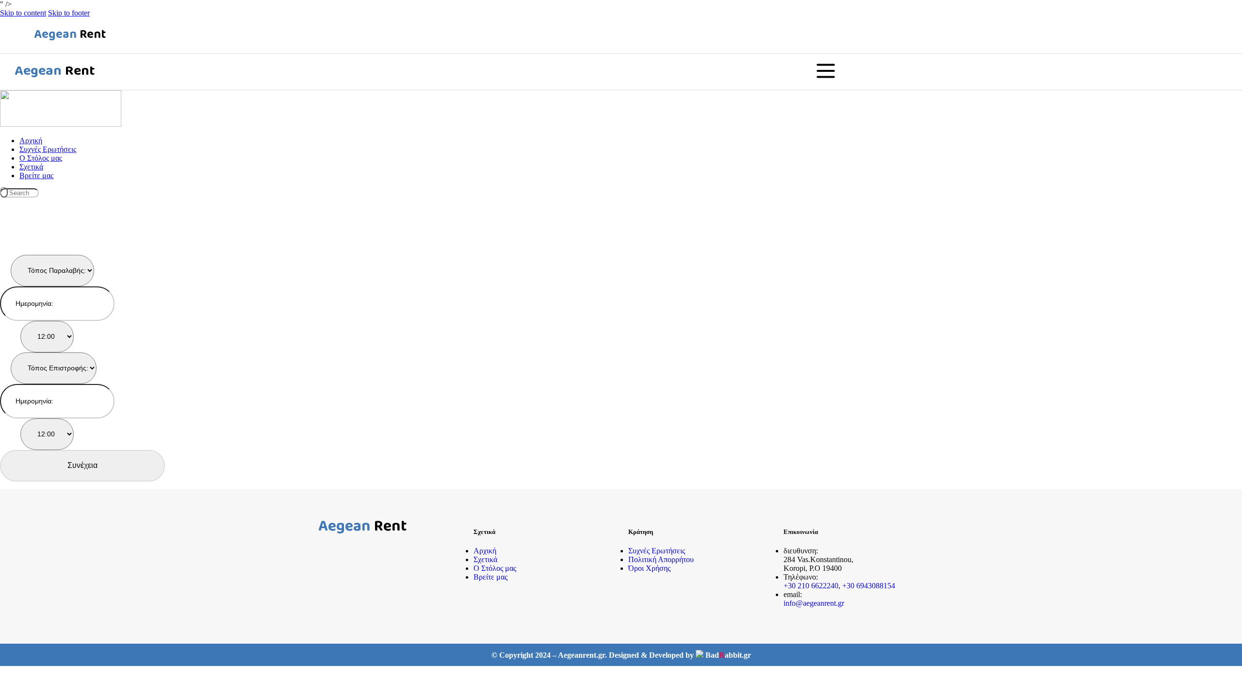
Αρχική (485, 551)
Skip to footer (69, 13)
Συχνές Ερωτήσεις (656, 551)
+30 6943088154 (868, 586)
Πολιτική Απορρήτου (661, 559)
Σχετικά (485, 559)
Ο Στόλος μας (495, 568)
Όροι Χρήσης (649, 568)
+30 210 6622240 (811, 586)
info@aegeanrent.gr (814, 603)
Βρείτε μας (490, 577)
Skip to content (23, 13)
